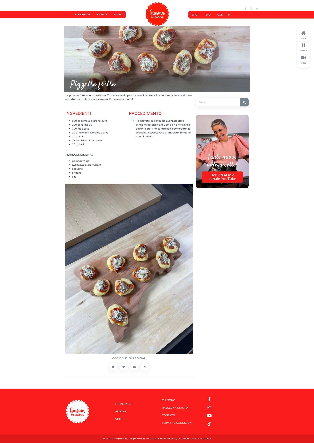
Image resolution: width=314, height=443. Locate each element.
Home (303, 38)
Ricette (102, 14)
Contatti (223, 14)
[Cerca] (244, 102)
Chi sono (168, 400)
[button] (113, 366)
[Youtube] (256, 8)
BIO (208, 14)
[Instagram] (251, 8)
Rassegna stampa (175, 407)
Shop (195, 14)
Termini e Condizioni (177, 422)
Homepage (82, 14)
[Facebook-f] (245, 8)
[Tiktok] (209, 424)
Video (118, 14)
